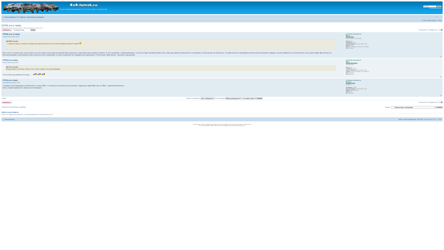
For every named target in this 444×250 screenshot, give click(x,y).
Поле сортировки (220, 98)
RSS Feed (420, 119)
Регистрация (432, 20)
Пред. (4, 98)
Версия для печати (436, 17)
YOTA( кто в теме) (11, 25)
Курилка (22, 17)
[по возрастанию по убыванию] (252, 98)
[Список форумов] (31, 13)
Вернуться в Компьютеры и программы (14, 107)
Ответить (4, 29)
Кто (18, 17)
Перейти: (387, 107)
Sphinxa (6, 36)
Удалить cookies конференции (407, 119)
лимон (5, 62)
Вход (440, 20)
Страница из (433, 30)
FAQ (425, 20)
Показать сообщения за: (193, 98)
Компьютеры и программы (35, 17)
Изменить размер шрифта (439, 17)
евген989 (6, 82)
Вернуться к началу (440, 56)
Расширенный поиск (435, 8)
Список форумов (10, 17)
